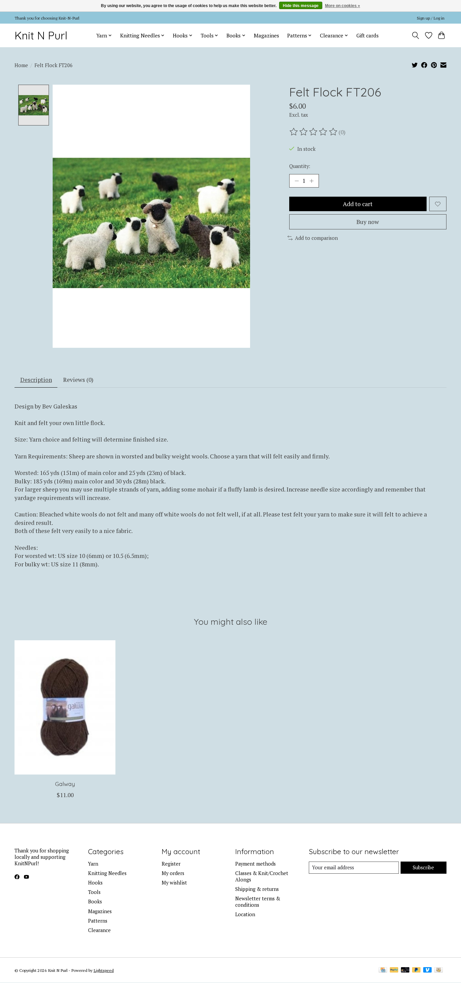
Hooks (95, 882)
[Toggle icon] (416, 35)
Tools (94, 892)
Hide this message (301, 5)
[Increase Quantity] (311, 181)
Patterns (97, 921)
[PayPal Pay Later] (416, 970)
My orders (173, 873)
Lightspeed (103, 970)
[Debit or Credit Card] (405, 970)
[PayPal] (394, 970)
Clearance (99, 930)
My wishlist (174, 882)
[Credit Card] (383, 970)
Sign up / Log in (430, 18)
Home (21, 65)
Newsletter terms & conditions (257, 901)
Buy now (367, 222)
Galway (65, 783)
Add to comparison (316, 238)
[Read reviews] (313, 132)
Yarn (93, 864)
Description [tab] (36, 380)
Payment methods (255, 864)
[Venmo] (427, 970)
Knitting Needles (107, 873)
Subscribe (423, 867)
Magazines (266, 35)
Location (245, 914)
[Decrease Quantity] (296, 181)
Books (95, 901)
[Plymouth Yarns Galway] (65, 707)
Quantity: (299, 166)
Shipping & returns (257, 889)
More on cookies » (342, 5)
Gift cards (367, 35)
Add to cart (358, 204)
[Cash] (438, 970)
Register (171, 864)
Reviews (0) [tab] (78, 380)
